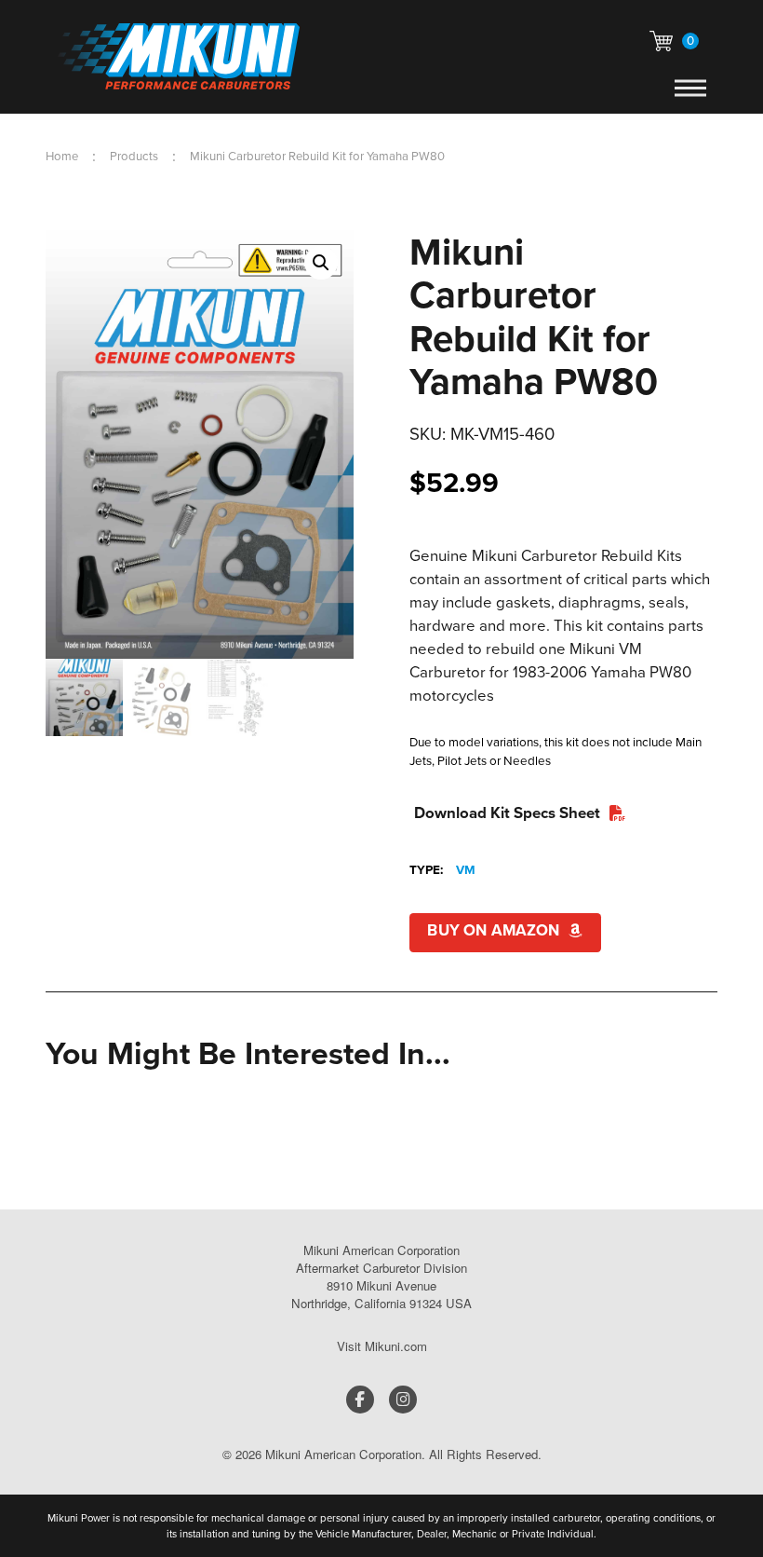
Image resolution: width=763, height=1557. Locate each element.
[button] (674, 41)
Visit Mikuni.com (382, 1346)
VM (465, 869)
